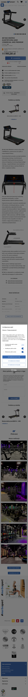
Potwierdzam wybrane (14, 360)
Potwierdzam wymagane (14, 364)
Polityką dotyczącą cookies (11, 335)
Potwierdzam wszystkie (14, 357)
